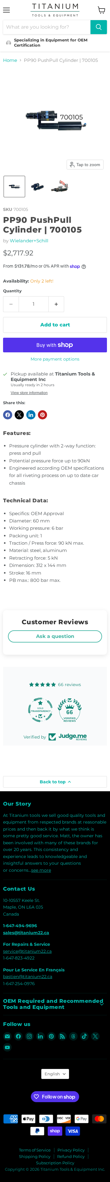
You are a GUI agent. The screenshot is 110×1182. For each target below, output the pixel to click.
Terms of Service (35, 1150)
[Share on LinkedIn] (30, 414)
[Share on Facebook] (7, 414)
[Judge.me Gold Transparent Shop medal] (40, 710)
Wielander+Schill (29, 241)
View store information (29, 393)
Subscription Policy (55, 1162)
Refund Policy (71, 1156)
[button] (14, 186)
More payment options (55, 359)
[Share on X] (19, 414)
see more (41, 870)
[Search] (98, 27)
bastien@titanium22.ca (27, 976)
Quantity (12, 291)
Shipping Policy (34, 1156)
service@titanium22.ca (27, 951)
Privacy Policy (71, 1150)
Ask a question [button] (55, 636)
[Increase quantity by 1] (56, 304)
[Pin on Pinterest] (42, 414)
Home (10, 60)
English (52, 1073)
